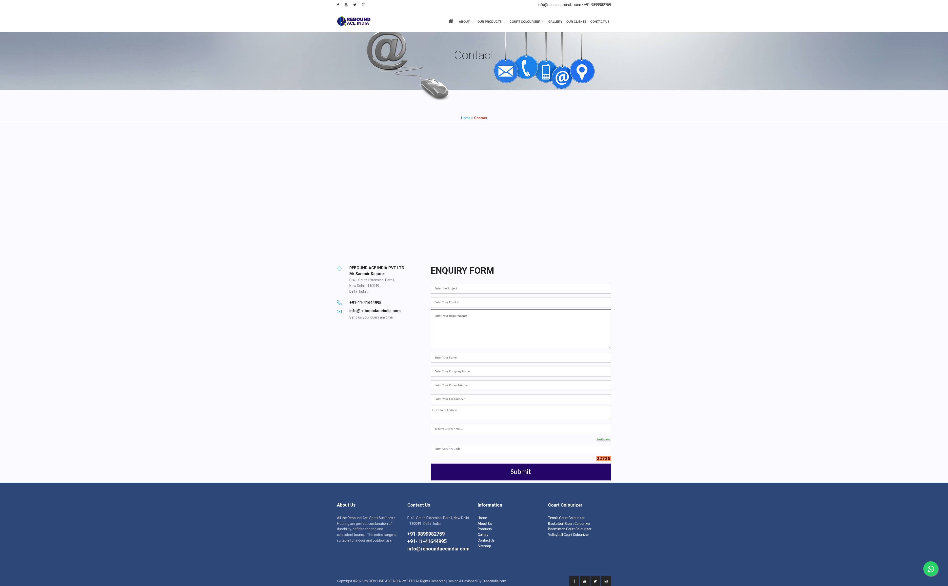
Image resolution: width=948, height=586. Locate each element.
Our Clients (576, 21)
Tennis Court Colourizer (566, 518)
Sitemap (484, 546)
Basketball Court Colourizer (569, 524)
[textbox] (521, 429)
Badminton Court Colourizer (570, 529)
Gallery (555, 21)
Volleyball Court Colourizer (568, 535)
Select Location (603, 439)
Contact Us (600, 21)
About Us (485, 524)
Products (485, 529)
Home (466, 118)
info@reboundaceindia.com (438, 549)
